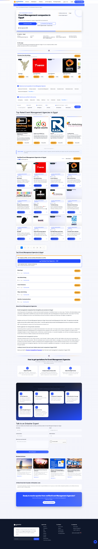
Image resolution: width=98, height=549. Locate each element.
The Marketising (54, 204)
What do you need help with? (21, 439)
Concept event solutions (72, 231)
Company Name (19, 433)
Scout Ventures (51, 73)
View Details (21, 185)
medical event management (22, 91)
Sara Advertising (36, 73)
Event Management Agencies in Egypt (35, 7)
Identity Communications (23, 204)
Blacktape (20, 73)
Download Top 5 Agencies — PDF (49, 261)
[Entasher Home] (18, 2)
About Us (45, 526)
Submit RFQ (77, 158)
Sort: (63, 158)
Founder (44, 535)
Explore (59, 528)
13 (40, 247)
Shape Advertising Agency (40, 231)
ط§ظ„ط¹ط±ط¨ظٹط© (76, 532)
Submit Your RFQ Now (49, 502)
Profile (27, 76)
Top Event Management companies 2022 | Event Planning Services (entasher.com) (34, 324)
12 (37, 247)
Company (41, 1)
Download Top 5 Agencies (47, 23)
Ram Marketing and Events (57, 231)
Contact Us (45, 528)
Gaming (44, 536)
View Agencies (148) (24, 27)
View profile (26, 142)
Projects (44, 533)
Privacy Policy (45, 538)
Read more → (19, 476)
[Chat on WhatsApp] (95, 541)
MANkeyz (36, 204)
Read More (31, 91)
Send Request (33, 451)
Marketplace (33, 1)
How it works (60, 526)
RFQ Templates (61, 531)
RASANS (19, 231)
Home (17, 7)
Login (72, 1)
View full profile (26, 280)
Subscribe (36, 538)
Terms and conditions (47, 540)
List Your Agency (48, 1)
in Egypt (43, 320)
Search (78, 106)
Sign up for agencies (77, 528)
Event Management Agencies (24, 7)
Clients (44, 531)
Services (27, 1)
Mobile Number (52, 433)
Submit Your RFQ (28, 23)
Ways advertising (66, 73)
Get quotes (77, 55)
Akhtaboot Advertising (72, 204)
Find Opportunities (57, 1)
